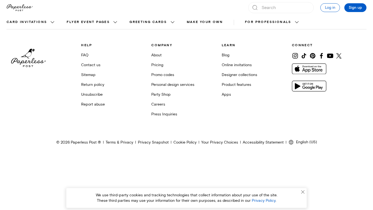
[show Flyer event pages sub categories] (115, 22)
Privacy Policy (264, 200)
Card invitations (27, 22)
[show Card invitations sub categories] (52, 22)
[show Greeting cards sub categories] (172, 22)
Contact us (90, 65)
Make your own (205, 22)
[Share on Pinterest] (312, 56)
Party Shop (161, 94)
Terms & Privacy (119, 142)
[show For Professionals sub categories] (297, 22)
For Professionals (268, 22)
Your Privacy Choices (219, 142)
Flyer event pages (88, 22)
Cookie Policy (185, 142)
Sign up (355, 7)
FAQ (84, 55)
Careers (158, 104)
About (156, 55)
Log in (330, 7)
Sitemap (88, 74)
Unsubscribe (92, 94)
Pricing (157, 65)
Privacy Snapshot (153, 142)
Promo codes (162, 74)
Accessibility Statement (263, 142)
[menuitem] (31, 22)
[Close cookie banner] (303, 192)
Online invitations (237, 65)
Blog (225, 55)
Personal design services (172, 84)
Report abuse (93, 104)
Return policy (92, 84)
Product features (236, 84)
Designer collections (239, 74)
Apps (226, 94)
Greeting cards (148, 22)
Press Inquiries (164, 114)
